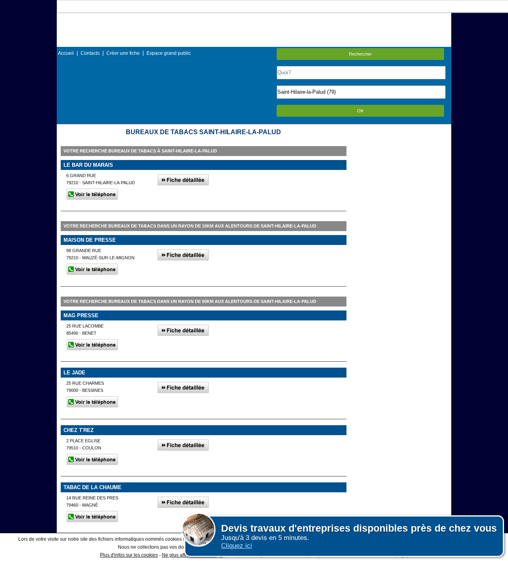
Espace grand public (168, 53)
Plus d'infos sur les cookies (129, 555)
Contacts (90, 53)
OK (360, 110)
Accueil (66, 53)
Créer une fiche (123, 53)
